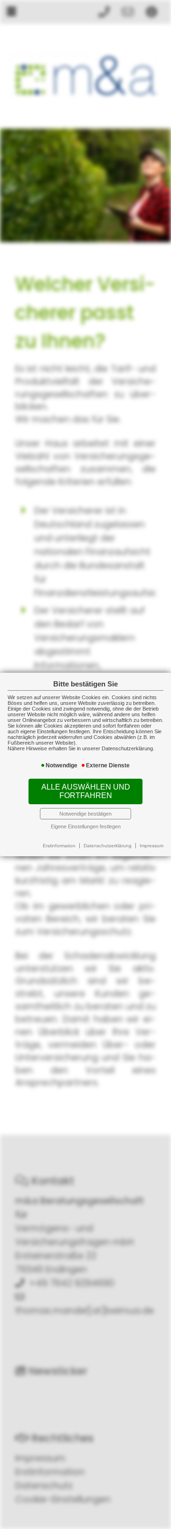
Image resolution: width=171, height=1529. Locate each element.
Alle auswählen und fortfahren (85, 791)
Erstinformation (59, 845)
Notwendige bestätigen (85, 814)
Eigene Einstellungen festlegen (86, 826)
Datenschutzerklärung (108, 845)
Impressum (151, 845)
